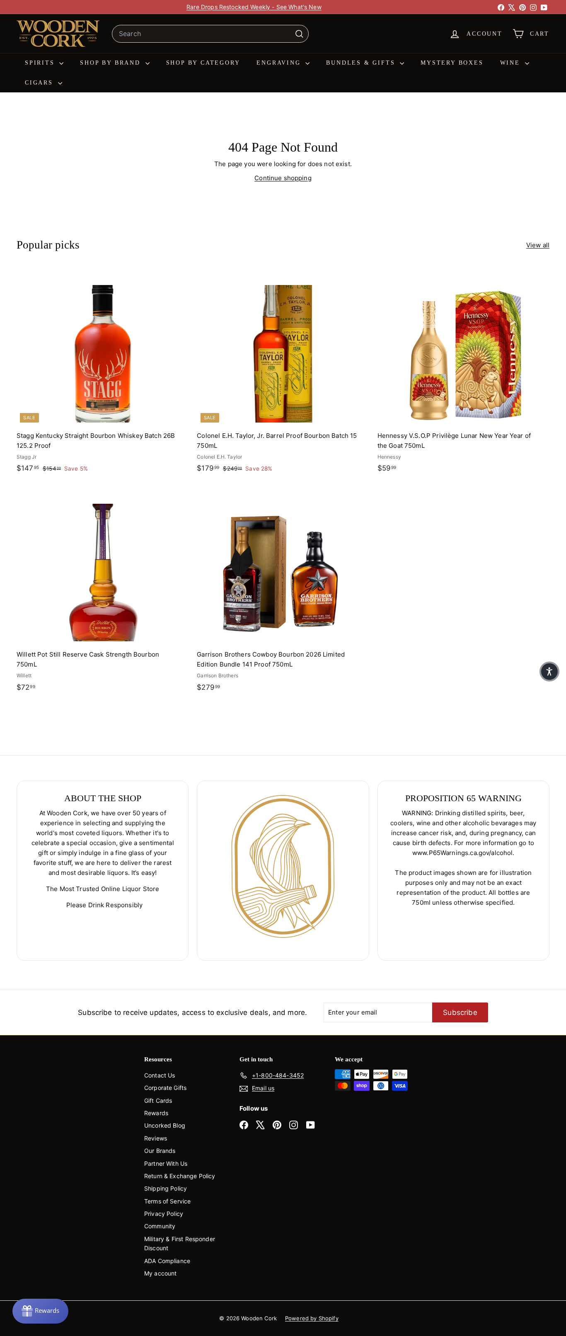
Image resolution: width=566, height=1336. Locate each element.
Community (159, 1226)
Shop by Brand (111, 63)
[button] (549, 671)
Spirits (41, 63)
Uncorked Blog (164, 1125)
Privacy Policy (163, 1213)
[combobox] (210, 34)
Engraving (279, 63)
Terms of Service (167, 1201)
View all (537, 245)
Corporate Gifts (165, 1087)
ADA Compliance (167, 1260)
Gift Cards (158, 1100)
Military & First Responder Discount (179, 1243)
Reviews (155, 1138)
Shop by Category (203, 63)
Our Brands (160, 1150)
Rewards (156, 1112)
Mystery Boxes (452, 63)
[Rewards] (40, 1311)
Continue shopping (283, 178)
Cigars (40, 83)
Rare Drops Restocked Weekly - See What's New (254, 6)
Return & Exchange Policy (179, 1175)
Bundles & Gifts (362, 63)
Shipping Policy (165, 1188)
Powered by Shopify (312, 1318)
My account (160, 1273)
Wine (511, 63)
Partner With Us (165, 1163)
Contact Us (159, 1075)
